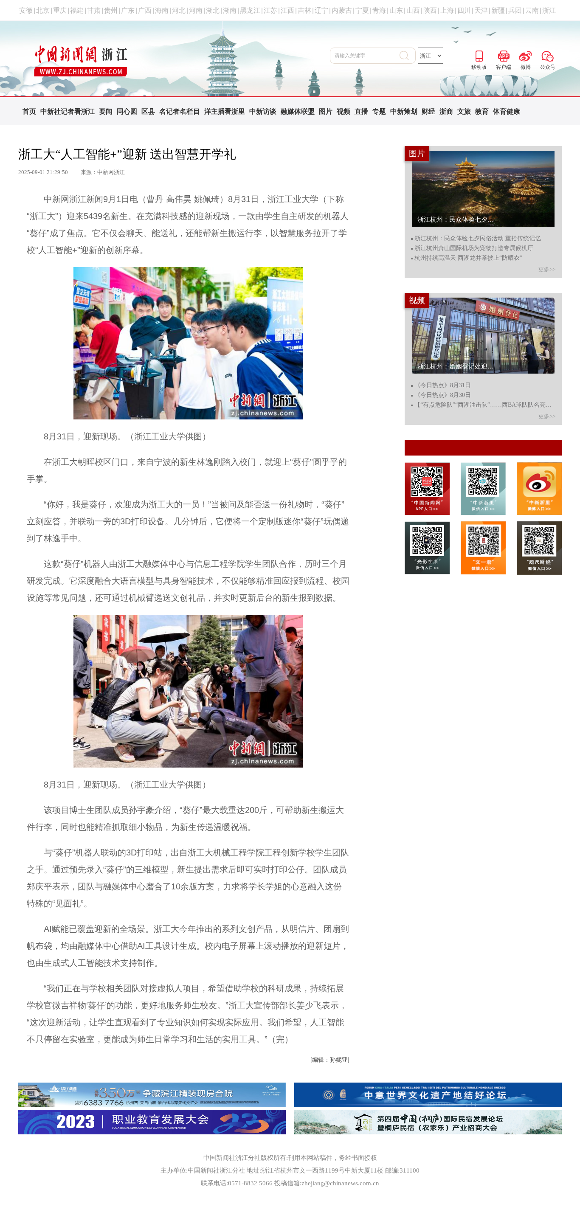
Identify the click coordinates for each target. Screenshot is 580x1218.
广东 (128, 10)
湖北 (213, 10)
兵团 (515, 10)
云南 (532, 10)
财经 (428, 111)
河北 (179, 10)
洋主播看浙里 (224, 111)
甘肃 (94, 10)
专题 (379, 111)
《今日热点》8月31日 (442, 385)
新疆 (498, 10)
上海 (447, 10)
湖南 (230, 10)
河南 (196, 10)
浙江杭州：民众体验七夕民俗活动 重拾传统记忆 (477, 239)
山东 (396, 10)
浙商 (446, 111)
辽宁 (321, 10)
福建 (77, 10)
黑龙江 (250, 10)
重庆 (60, 10)
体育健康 (506, 111)
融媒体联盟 (298, 111)
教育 (482, 111)
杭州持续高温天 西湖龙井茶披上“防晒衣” (468, 258)
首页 (29, 111)
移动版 (479, 55)
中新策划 (403, 111)
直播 (361, 111)
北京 (43, 10)
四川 (464, 10)
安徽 (26, 10)
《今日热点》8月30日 (442, 395)
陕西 (430, 10)
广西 (145, 10)
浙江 (549, 10)
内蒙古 (342, 10)
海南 (162, 10)
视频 (343, 111)
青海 (379, 10)
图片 (325, 111)
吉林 (304, 10)
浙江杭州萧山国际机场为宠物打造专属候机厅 (473, 248)
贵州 (111, 10)
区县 (148, 111)
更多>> (546, 269)
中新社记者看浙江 (67, 111)
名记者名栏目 (179, 111)
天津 (481, 10)
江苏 (270, 10)
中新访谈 (262, 111)
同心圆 (127, 111)
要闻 (106, 111)
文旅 (464, 111)
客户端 (503, 55)
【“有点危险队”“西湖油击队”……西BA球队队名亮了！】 (484, 405)
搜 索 (408, 56)
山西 (413, 10)
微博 (525, 55)
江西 (287, 10)
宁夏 (362, 10)
